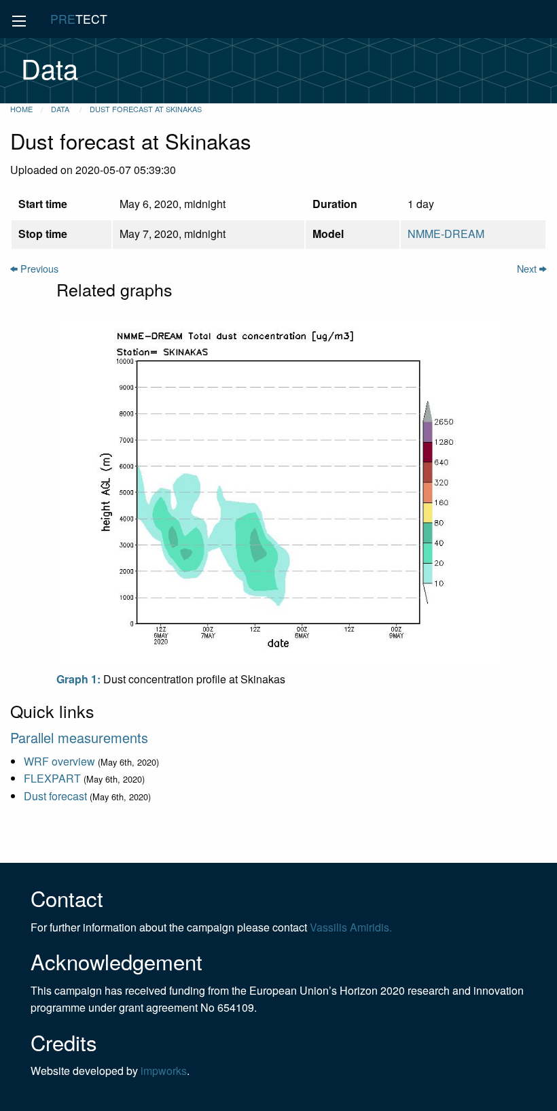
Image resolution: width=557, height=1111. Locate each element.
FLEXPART (52, 778)
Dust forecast (55, 796)
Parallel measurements (79, 737)
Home (21, 108)
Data (61, 108)
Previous (38, 268)
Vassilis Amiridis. (351, 927)
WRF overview (59, 761)
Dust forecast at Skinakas (146, 108)
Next (528, 268)
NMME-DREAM (446, 233)
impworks (164, 1070)
